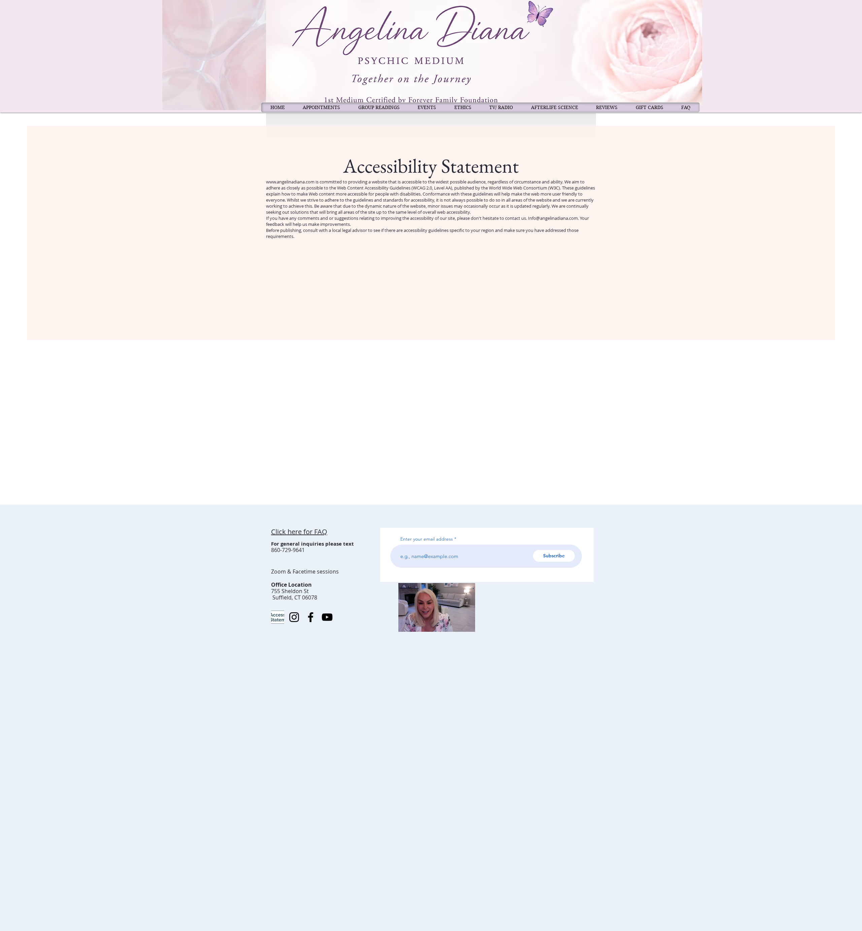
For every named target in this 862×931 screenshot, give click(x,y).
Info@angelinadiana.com (553, 218)
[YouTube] (327, 617)
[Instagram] (294, 617)
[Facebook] (310, 617)
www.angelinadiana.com (290, 182)
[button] (466, 624)
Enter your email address (426, 539)
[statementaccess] (277, 617)
